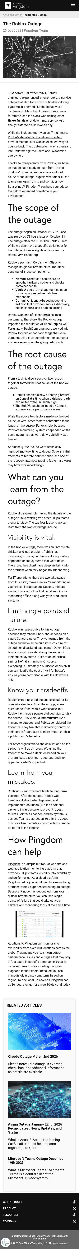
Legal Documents (20, 1236)
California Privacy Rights (44, 1236)
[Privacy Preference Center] (5, 1242)
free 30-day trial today (55, 984)
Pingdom (14, 864)
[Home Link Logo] (16, 5)
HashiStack (50, 262)
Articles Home (12, 14)
